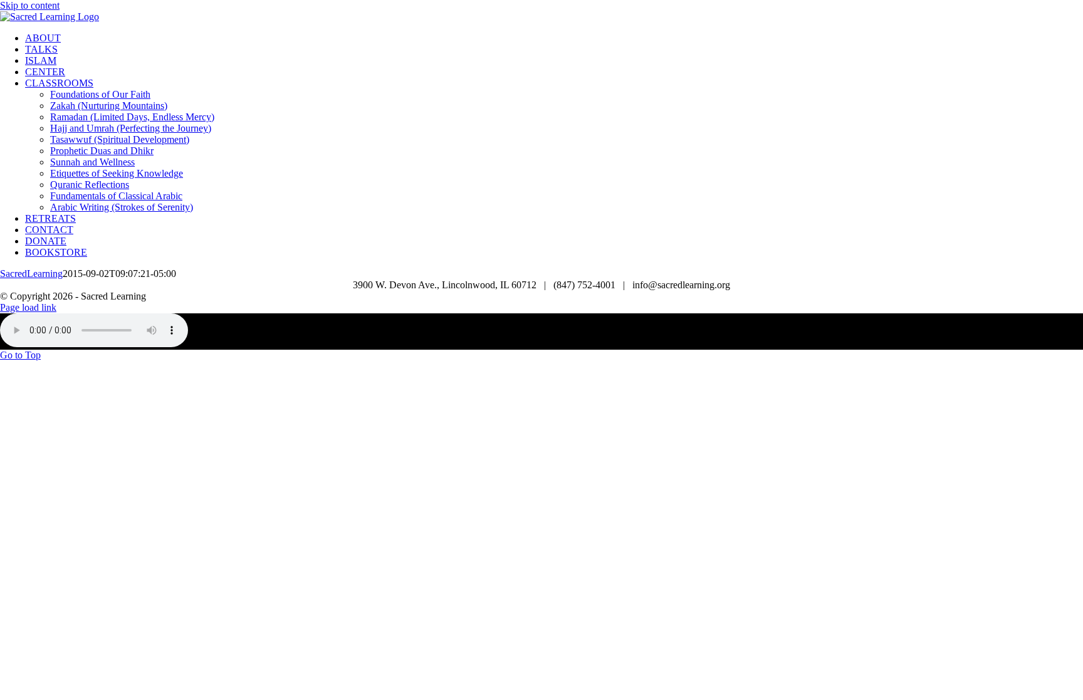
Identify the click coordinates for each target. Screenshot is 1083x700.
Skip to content (30, 5)
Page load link (28, 307)
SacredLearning (31, 273)
